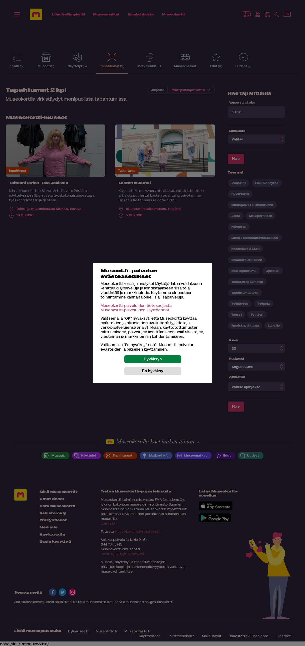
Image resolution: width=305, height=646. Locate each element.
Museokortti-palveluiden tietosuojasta (136, 305)
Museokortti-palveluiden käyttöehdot (135, 310)
